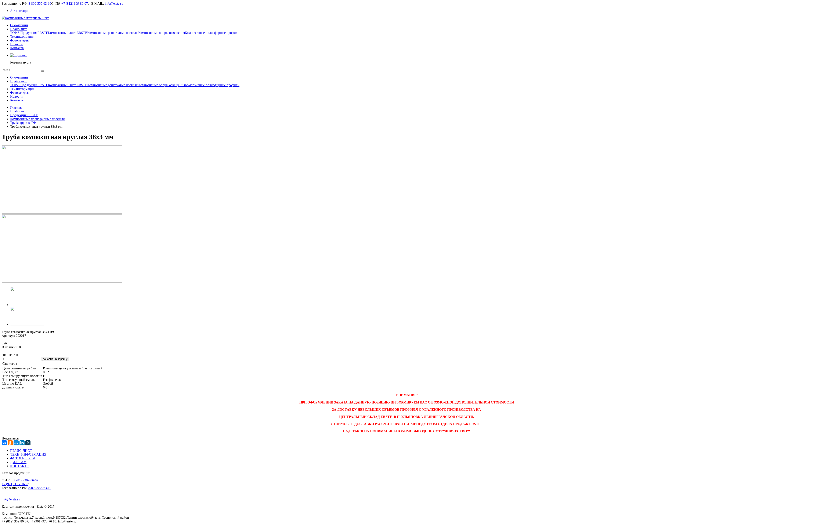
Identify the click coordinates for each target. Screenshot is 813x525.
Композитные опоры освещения (161, 33)
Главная (16, 107)
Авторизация (19, 10)
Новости (16, 44)
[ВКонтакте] (4, 442)
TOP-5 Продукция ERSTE (29, 33)
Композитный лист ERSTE (67, 33)
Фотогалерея (19, 40)
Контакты (17, 48)
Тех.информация (22, 36)
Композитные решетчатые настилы (112, 33)
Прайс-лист (18, 29)
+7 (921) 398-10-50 (15, 484)
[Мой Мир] (16, 442)
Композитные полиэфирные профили (212, 33)
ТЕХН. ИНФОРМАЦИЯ (28, 454)
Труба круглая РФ (23, 122)
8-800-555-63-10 (39, 3)
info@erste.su (114, 3)
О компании (19, 25)
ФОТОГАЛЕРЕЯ (22, 458)
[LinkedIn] (22, 442)
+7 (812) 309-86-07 (74, 3)
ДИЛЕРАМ (18, 462)
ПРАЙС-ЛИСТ (21, 450)
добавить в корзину (55, 359)
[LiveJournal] (27, 442)
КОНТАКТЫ (19, 466)
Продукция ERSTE (24, 115)
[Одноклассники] (10, 442)
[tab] (27, 305)
